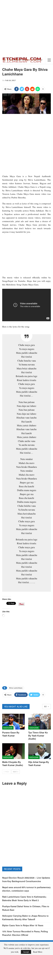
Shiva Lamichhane (16, 688)
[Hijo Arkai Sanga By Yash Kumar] (39, 751)
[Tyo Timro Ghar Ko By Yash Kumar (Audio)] (39, 722)
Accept (26, 951)
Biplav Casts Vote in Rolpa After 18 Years (22, 925)
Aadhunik (8, 727)
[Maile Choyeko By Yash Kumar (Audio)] (13, 751)
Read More (37, 952)
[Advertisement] (26, 28)
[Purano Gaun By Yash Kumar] (13, 722)
